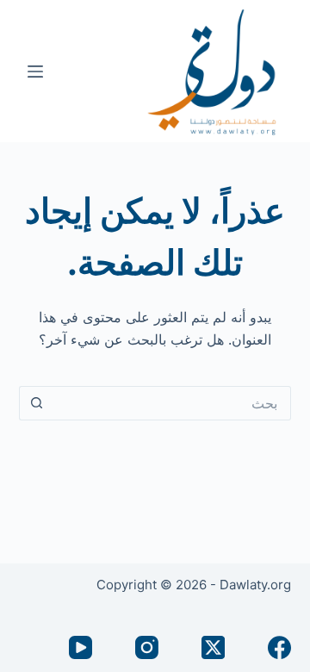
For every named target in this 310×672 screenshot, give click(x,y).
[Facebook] (279, 647)
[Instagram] (146, 647)
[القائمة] (35, 71)
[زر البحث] (36, 403)
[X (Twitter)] (213, 647)
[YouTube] (80, 647)
